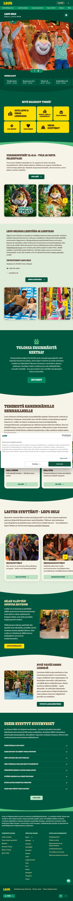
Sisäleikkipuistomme (14, 248)
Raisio (27, 869)
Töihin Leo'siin (54, 840)
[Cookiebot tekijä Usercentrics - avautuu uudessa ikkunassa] (63, 435)
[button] (41, 70)
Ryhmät (4, 843)
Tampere (28, 876)
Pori (26, 866)
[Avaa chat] (68, 881)
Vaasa (27, 879)
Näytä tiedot (63, 458)
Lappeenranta (30, 860)
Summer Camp (7, 846)
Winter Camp (6, 850)
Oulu (27, 863)
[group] (36, 47)
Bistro (61, 8)
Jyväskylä (28, 847)
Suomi (9, 896)
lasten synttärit (58, 252)
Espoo (27, 837)
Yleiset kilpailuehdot (50, 889)
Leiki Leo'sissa (23, 8)
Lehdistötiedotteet (55, 849)
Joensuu (28, 844)
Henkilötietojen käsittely (22, 889)
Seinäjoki (28, 872)
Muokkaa (35, 464)
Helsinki (28, 840)
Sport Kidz (5, 853)
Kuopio (27, 853)
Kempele (28, 850)
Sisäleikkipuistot (8, 8)
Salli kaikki (59, 464)
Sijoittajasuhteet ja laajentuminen (55, 844)
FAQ (69, 8)
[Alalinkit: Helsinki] (33, 840)
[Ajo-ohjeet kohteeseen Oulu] (66, 15)
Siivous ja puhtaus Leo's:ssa (58, 855)
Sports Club (51, 8)
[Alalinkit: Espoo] (32, 837)
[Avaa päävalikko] (68, 3)
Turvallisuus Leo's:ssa (56, 852)
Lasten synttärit (37, 8)
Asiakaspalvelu (54, 837)
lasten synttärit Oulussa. (39, 526)
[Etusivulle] (7, 3)
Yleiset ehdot (37, 889)
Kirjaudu (60, 3)
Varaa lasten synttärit (9, 840)
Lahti (27, 856)
